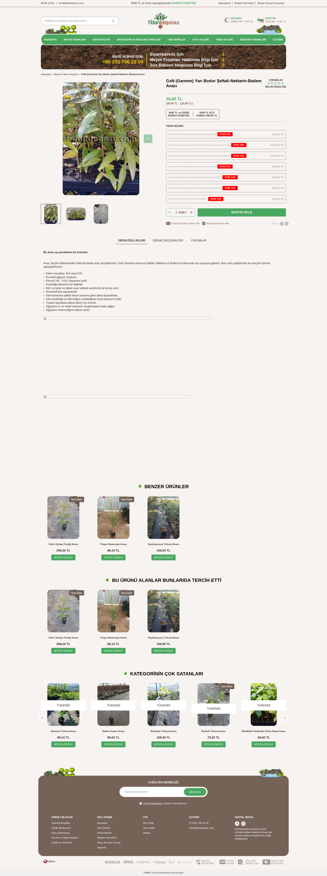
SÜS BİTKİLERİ (101, 39)
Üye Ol (249, 21)
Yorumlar (198, 240)
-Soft (146, 873)
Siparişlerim (224, 3)
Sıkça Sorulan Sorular (109, 842)
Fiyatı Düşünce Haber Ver (186, 223)
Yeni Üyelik (149, 828)
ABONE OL (195, 792)
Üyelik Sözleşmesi (61, 828)
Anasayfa (46, 74)
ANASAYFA (50, 39)
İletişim (147, 832)
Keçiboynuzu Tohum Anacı (163, 544)
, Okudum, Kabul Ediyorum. (165, 803)
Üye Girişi (148, 823)
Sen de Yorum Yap (275, 86)
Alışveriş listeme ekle (218, 223)
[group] (101, 138)
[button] (148, 138)
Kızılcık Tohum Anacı (213, 731)
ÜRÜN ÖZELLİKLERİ (131, 240)
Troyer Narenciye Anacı (113, 544)
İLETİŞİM (278, 39)
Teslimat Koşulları (60, 823)
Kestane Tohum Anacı (63, 731)
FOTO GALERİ (200, 39)
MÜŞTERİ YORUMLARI (253, 39)
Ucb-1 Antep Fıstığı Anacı (63, 544)
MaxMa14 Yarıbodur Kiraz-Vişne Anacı (264, 731)
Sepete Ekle (241, 212)
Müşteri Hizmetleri (244, 3)
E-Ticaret (153, 873)
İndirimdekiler (104, 832)
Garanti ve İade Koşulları (64, 837)
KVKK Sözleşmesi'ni (152, 803)
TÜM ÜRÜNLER (176, 39)
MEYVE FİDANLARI (75, 39)
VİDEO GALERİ (224, 39)
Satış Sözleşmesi (60, 832)
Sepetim (101, 847)
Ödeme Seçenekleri (168, 240)
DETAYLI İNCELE (63, 557)
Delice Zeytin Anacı (113, 731)
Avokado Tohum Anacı (164, 731)
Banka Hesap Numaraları (271, 3)
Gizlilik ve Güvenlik (61, 842)
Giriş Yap (236, 21)
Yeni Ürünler (104, 828)
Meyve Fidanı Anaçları (66, 74)
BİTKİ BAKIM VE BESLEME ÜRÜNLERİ (139, 39)
